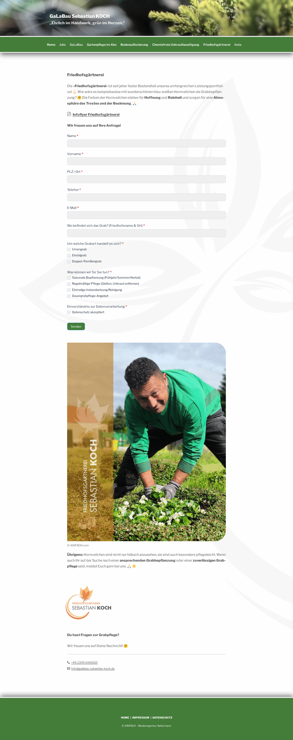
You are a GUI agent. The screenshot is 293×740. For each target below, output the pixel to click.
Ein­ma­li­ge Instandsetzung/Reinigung (96, 290)
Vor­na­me (75, 154)
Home (51, 44)
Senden (76, 326)
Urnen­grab (79, 249)
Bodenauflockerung (134, 44)
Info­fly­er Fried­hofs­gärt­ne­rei (96, 114)
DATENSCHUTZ (162, 717)
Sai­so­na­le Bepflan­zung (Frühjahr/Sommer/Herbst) (105, 277)
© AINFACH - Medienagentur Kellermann (146, 725)
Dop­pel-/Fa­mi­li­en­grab (86, 261)
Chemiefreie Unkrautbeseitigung (175, 44)
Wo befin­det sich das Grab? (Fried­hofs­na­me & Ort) (106, 226)
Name (72, 136)
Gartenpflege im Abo (101, 44)
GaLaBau (76, 44)
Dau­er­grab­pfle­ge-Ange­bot (89, 296)
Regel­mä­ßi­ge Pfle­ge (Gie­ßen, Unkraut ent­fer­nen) (105, 283)
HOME (125, 717)
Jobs (62, 44)
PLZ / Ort (75, 172)
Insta (238, 44)
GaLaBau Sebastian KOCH (80, 16)
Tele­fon (74, 190)
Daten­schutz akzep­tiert (87, 312)
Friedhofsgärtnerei (216, 44)
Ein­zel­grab (78, 255)
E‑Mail (73, 208)
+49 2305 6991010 (84, 662)
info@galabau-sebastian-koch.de (93, 668)
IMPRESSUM (140, 717)
